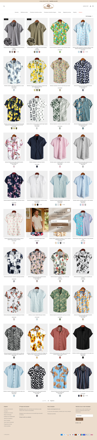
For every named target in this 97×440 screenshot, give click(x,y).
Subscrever (59, 224)
